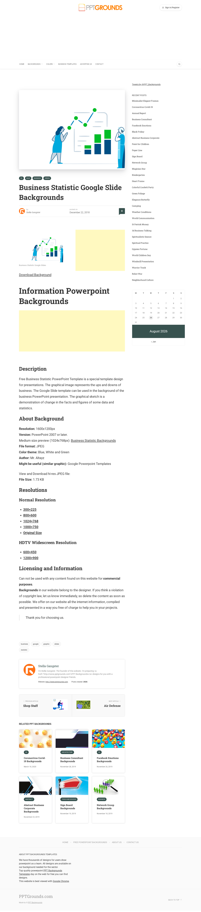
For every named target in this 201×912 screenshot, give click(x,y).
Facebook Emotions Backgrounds (108, 759)
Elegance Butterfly (141, 199)
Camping (136, 205)
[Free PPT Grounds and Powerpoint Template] (100, 7)
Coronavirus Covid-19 (142, 107)
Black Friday (138, 131)
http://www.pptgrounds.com (56, 682)
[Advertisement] (100, 37)
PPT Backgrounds (35, 903)
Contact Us (133, 842)
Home (21, 64)
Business (37, 178)
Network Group (139, 162)
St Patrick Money (140, 224)
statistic (24, 650)
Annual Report (139, 113)
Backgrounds (34, 64)
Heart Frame (138, 181)
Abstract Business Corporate (145, 137)
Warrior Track (139, 267)
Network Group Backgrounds (105, 806)
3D (21, 178)
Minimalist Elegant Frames (145, 100)
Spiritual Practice (140, 242)
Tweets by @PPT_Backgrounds (146, 84)
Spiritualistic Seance (141, 236)
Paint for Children (140, 144)
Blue (28, 178)
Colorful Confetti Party (143, 187)
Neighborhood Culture (142, 280)
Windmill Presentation (143, 261)
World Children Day (141, 255)
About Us (117, 842)
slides (56, 644)
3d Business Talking (141, 230)
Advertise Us (86, 64)
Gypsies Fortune (139, 249)
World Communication (143, 218)
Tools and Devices (69, 799)
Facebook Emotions (141, 125)
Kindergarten (138, 175)
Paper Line (137, 150)
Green (47, 178)
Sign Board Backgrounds (67, 806)
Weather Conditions (141, 212)
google (35, 644)
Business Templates (67, 64)
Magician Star (139, 168)
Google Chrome (61, 881)
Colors (49, 64)
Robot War (137, 273)
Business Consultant (142, 119)
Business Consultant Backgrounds (71, 759)
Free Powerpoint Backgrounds (90, 842)
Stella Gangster (33, 212)
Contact (99, 64)
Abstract (29, 799)
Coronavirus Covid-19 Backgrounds (34, 759)
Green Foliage (138, 193)
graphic (46, 644)
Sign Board (137, 156)
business (24, 644)
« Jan (153, 341)
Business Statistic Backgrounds (93, 440)
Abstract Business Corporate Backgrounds (34, 808)
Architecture (67, 752)
